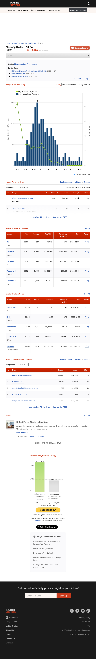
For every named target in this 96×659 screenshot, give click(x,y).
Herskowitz (11, 307)
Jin (8, 242)
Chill (9, 317)
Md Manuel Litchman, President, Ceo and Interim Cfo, (29, 71)
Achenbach (11, 326)
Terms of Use (85, 621)
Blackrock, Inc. (18, 382)
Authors (9, 634)
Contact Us (10, 638)
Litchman (10, 251)
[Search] (89, 3)
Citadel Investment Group (22, 198)
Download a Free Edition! (43, 553)
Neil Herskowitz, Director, (19, 76)
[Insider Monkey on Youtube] (83, 611)
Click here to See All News (48, 443)
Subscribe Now (48, 510)
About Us (10, 630)
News (42, 436)
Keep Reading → (23, 432)
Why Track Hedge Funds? (43, 548)
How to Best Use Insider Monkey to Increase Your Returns (46, 542)
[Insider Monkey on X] (78, 611)
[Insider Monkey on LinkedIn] (88, 611)
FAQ (88, 626)
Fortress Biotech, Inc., (18, 74)
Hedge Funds (34, 436)
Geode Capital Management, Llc (25, 388)
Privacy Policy (84, 617)
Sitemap (9, 642)
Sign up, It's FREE (60, 217)
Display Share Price (83, 174)
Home (8, 43)
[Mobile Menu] (6, 3)
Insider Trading (17, 43)
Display (58, 84)
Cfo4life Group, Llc (19, 394)
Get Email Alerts (81, 48)
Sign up (87, 182)
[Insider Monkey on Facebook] (72, 611)
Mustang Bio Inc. (30, 43)
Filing (87, 242)
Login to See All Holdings (39, 217)
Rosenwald (11, 271)
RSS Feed (13, 617)
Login (70, 182)
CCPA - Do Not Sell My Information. (76, 630)
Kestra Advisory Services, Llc (23, 375)
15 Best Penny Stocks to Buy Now (32, 422)
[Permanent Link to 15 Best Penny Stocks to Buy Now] (10, 424)
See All (87, 228)
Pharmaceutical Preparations (25, 64)
